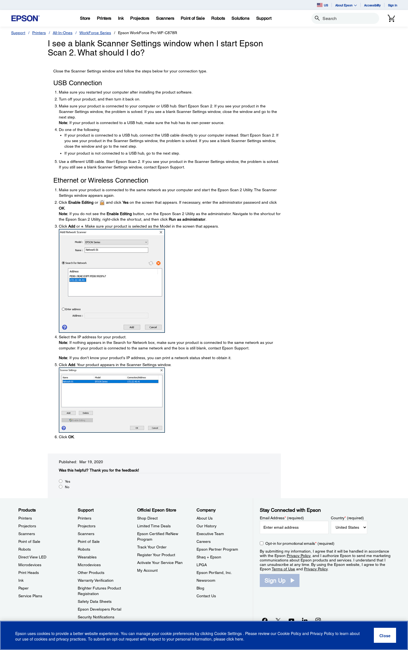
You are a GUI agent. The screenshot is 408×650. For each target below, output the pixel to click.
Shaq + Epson (209, 557)
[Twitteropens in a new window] (278, 620)
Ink (21, 580)
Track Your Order (152, 547)
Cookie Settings (228, 633)
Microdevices (29, 565)
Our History (206, 526)
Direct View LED (32, 557)
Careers (204, 541)
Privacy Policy (298, 555)
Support (18, 33)
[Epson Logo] (25, 18)
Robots (24, 549)
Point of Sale (29, 541)
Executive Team (210, 533)
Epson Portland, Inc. (214, 572)
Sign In (392, 5)
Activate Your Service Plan (160, 562)
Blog (200, 588)
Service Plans (30, 596)
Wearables (87, 557)
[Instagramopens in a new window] (318, 620)
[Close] (385, 635)
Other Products (91, 572)
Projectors (27, 526)
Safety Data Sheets (95, 601)
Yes (67, 481)
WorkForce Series (95, 33)
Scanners (26, 533)
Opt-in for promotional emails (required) (299, 543)
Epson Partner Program (217, 549)
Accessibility (372, 5)
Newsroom (206, 580)
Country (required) (347, 518)
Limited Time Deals (154, 526)
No (67, 487)
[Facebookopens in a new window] (265, 620)
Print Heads (28, 572)
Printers (39, 33)
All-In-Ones (62, 33)
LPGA (202, 565)
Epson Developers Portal (99, 609)
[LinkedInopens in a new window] (305, 620)
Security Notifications (96, 617)
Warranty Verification (96, 580)
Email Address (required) (282, 518)
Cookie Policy (289, 633)
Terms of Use (283, 569)
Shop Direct (147, 518)
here (239, 639)
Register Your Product (156, 555)
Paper (23, 588)
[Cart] (391, 18)
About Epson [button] (343, 5)
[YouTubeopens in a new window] (291, 620)
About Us (205, 518)
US (326, 5)
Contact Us (206, 596)
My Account (147, 570)
